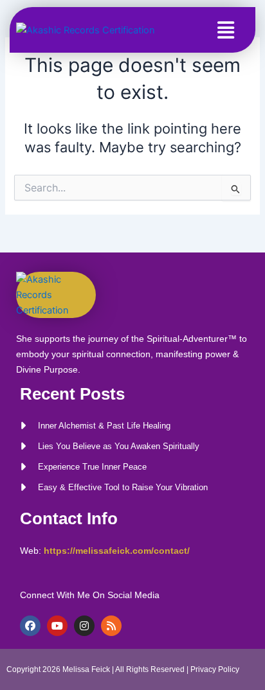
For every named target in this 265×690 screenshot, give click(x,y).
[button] (226, 29)
